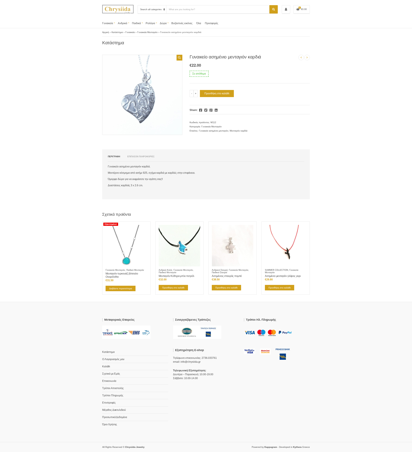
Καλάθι (106, 366)
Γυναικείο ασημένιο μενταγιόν (213, 130)
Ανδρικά (122, 23)
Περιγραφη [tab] (114, 156)
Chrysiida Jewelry (135, 447)
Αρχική (105, 32)
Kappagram (270, 447)
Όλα (198, 23)
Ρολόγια (150, 23)
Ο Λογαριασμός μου (113, 359)
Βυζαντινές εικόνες (181, 23)
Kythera (297, 447)
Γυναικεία (107, 23)
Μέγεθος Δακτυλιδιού (114, 410)
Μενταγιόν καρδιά (238, 130)
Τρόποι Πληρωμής (112, 395)
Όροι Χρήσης (109, 424)
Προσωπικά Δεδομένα (114, 417)
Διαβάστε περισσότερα (120, 288)
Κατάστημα (117, 32)
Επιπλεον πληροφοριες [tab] (140, 156)
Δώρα (163, 23)
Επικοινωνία (109, 381)
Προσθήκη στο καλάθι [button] (173, 287)
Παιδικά (136, 23)
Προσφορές (211, 23)
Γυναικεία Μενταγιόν (147, 32)
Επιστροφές (109, 402)
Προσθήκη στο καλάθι (216, 93)
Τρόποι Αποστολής (113, 388)
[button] (179, 58)
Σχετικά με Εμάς (111, 373)
